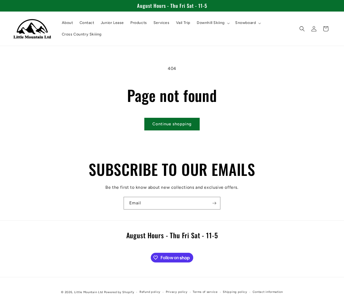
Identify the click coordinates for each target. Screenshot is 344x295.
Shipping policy (235, 292)
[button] (213, 23)
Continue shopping (172, 124)
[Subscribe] (214, 203)
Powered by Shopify (119, 292)
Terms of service (205, 292)
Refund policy (149, 292)
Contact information (268, 292)
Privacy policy (177, 292)
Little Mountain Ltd (88, 292)
